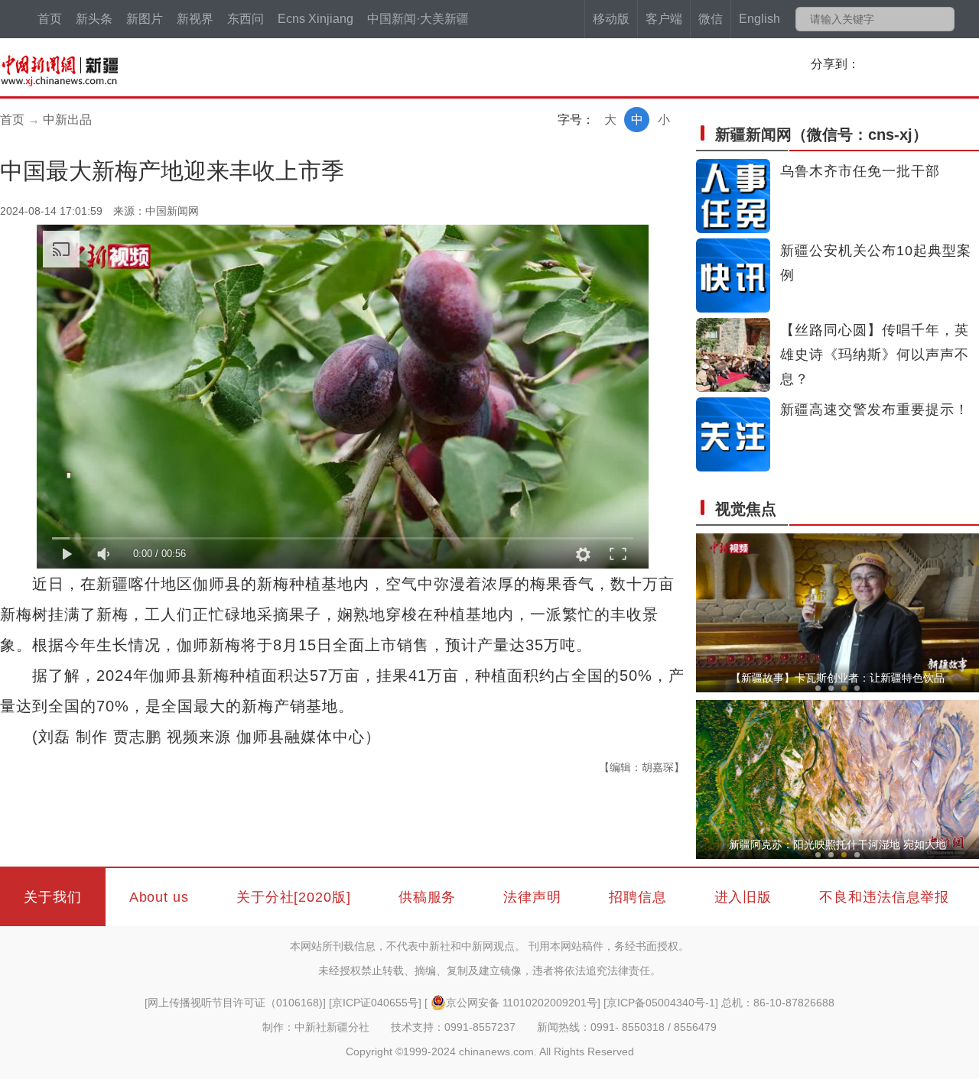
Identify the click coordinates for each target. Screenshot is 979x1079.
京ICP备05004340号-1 (661, 1002)
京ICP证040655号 (375, 1002)
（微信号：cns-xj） (821, 134)
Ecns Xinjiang (315, 18)
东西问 (245, 18)
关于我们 (53, 897)
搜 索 (942, 19)
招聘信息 (638, 897)
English (759, 18)
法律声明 (532, 897)
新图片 (144, 18)
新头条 (94, 18)
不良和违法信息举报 (884, 897)
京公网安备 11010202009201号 (521, 1002)
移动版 (611, 18)
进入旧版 (743, 897)
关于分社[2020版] (293, 897)
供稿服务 (427, 897)
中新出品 (67, 119)
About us (159, 897)
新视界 (195, 18)
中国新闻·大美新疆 (418, 18)
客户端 (664, 18)
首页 (49, 18)
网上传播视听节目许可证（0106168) (235, 1002)
